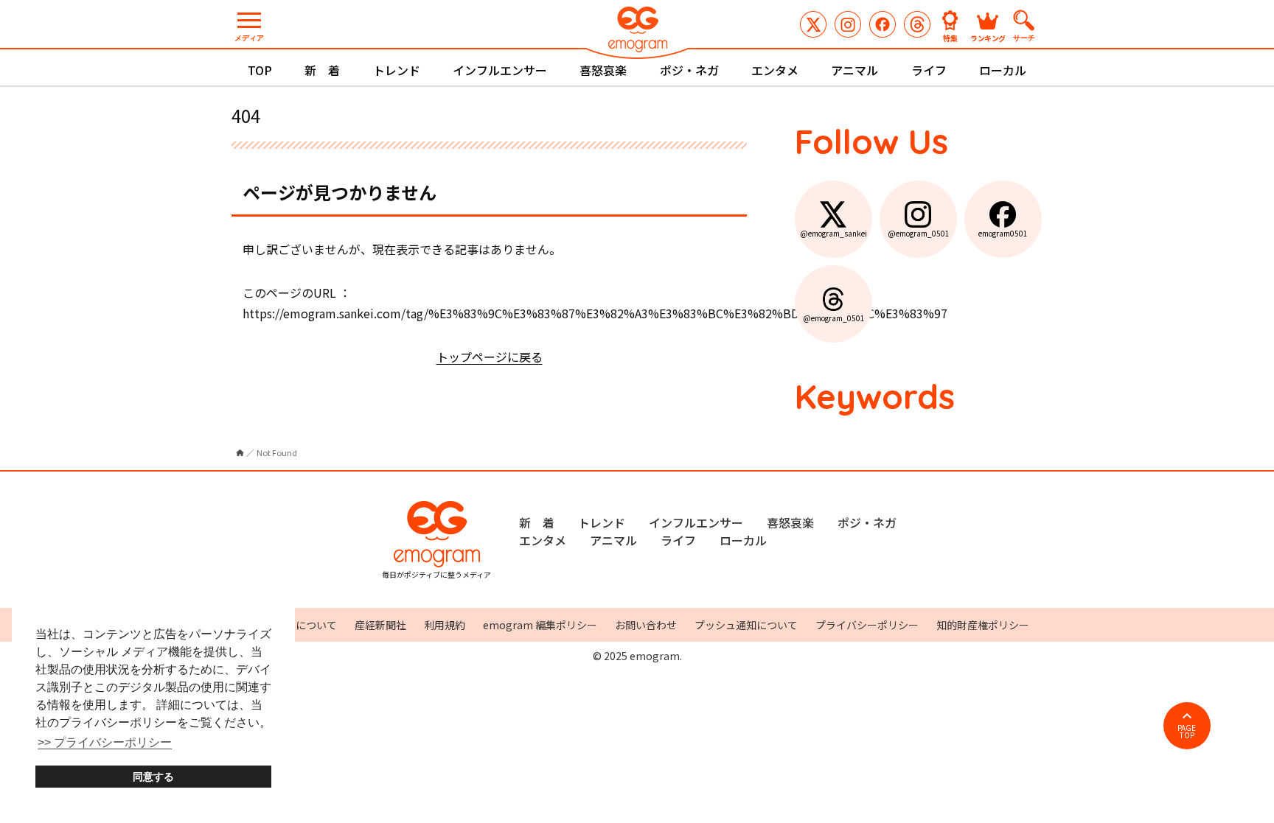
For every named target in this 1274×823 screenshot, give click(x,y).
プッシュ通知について (746, 624)
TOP (260, 70)
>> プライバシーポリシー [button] (105, 742)
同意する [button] (153, 776)
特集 (950, 37)
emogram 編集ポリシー (540, 624)
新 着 (322, 70)
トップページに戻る (489, 356)
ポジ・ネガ (689, 70)
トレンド (396, 70)
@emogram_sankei (813, 24)
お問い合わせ (646, 624)
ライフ (929, 70)
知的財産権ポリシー (982, 624)
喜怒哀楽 (603, 70)
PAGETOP (1186, 731)
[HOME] (240, 453)
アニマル (854, 70)
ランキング (988, 37)
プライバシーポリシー (867, 624)
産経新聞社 (380, 624)
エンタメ (774, 70)
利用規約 (444, 624)
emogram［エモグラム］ (637, 31)
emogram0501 (882, 24)
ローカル (1002, 70)
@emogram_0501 (848, 24)
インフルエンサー (500, 70)
